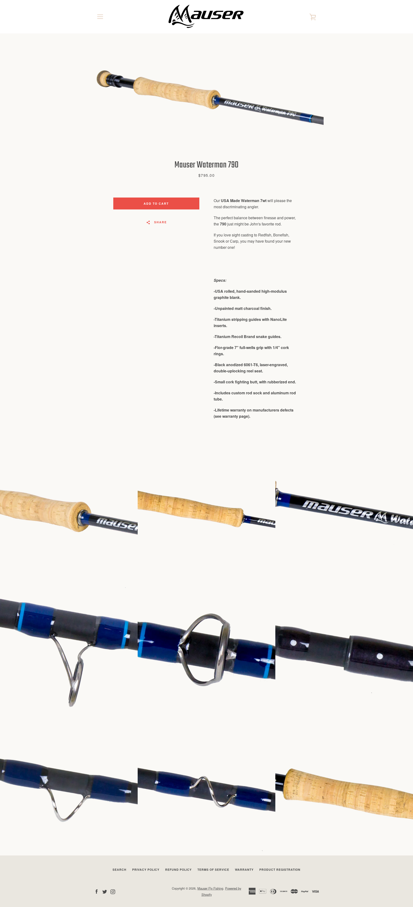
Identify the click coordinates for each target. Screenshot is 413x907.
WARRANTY (244, 869)
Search (119, 869)
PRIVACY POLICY (145, 869)
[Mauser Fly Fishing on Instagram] (112, 891)
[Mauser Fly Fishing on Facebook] (96, 891)
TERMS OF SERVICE (213, 869)
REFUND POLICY (178, 869)
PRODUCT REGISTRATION (279, 869)
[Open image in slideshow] (206, 96)
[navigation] (100, 17)
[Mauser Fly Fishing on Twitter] (104, 891)
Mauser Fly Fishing (210, 888)
